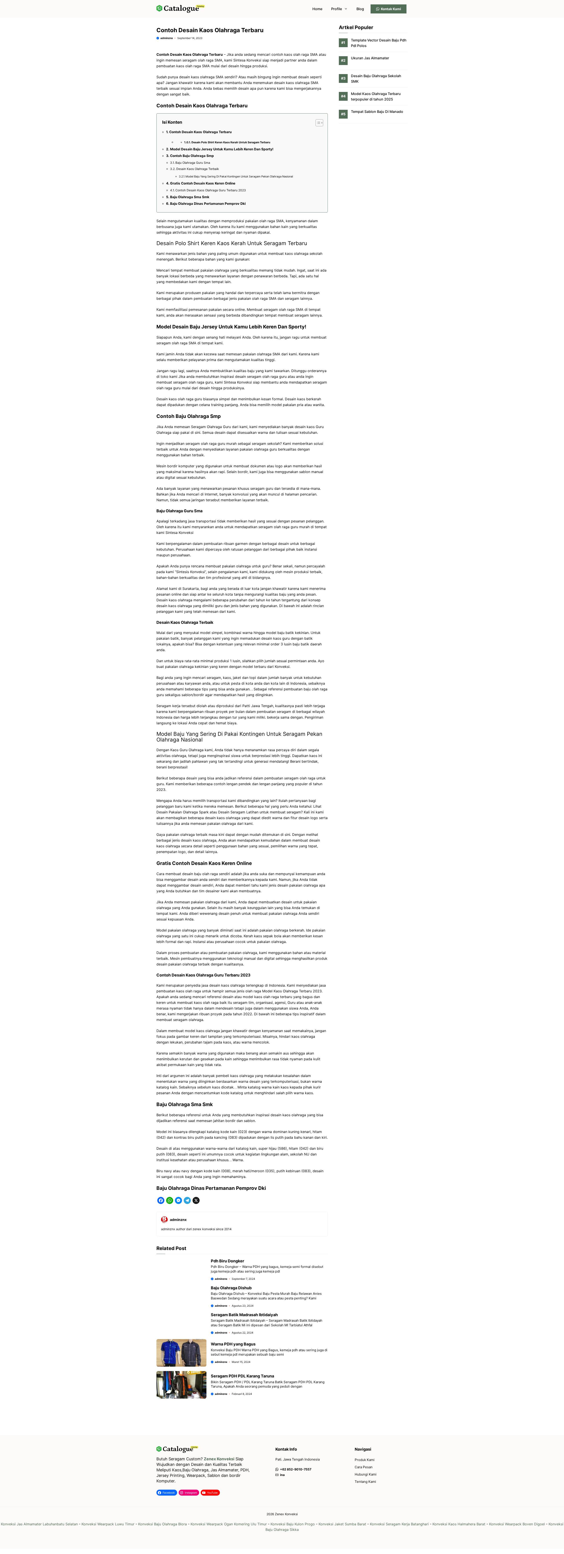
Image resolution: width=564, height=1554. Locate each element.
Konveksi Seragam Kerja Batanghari (399, 1524)
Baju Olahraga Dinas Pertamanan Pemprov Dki (208, 203)
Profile (336, 9)
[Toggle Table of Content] (317, 123)
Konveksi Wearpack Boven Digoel (517, 1524)
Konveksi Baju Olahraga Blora (162, 1524)
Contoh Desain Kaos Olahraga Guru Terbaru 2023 (210, 190)
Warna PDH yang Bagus (233, 1344)
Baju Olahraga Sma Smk (189, 197)
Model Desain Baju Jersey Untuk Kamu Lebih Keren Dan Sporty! (221, 149)
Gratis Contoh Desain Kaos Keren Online (202, 183)
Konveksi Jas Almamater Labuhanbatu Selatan (39, 1524)
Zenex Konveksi (219, 1459)
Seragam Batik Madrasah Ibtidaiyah (244, 1314)
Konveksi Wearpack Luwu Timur (108, 1524)
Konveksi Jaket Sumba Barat (342, 1524)
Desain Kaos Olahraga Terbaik (197, 169)
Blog (360, 9)
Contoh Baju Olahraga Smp (192, 156)
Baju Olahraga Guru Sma (192, 162)
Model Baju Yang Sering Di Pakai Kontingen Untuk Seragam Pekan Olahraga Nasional (239, 176)
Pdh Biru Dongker (227, 1261)
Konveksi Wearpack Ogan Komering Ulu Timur (229, 1524)
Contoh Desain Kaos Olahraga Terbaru (200, 132)
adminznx (166, 38)
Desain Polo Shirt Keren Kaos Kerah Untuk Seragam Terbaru (230, 142)
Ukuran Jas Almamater (370, 58)
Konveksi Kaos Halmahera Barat (458, 1524)
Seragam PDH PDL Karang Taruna (242, 1376)
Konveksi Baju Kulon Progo (293, 1524)
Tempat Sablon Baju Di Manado (377, 111)
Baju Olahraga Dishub (231, 1288)
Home (317, 9)
